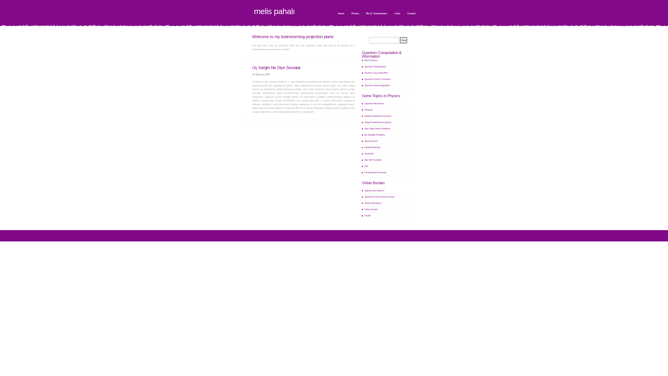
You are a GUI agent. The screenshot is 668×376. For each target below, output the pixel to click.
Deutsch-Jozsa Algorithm (376, 73)
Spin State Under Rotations (377, 128)
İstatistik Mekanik (372, 147)
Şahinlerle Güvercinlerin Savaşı (379, 197)
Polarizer (368, 110)
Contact (411, 13)
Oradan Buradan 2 (373, 203)
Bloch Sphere (370, 60)
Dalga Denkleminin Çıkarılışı (377, 122)
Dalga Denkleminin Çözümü (377, 116)
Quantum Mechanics (374, 103)
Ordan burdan (371, 209)
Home (341, 13)
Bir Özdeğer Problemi (374, 135)
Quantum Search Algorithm (377, 85)
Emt (366, 166)
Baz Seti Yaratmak (373, 160)
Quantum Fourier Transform (377, 79)
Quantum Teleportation (375, 66)
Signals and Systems (374, 190)
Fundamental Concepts (375, 172)
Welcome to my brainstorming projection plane (292, 36)
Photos (355, 13)
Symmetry (369, 153)
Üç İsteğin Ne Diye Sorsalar (276, 67)
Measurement (370, 141)
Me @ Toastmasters (376, 13)
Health (367, 215)
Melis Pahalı (274, 11)
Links (397, 13)
